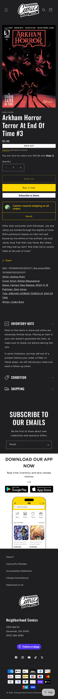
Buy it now (29, 187)
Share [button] (8, 260)
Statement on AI (15, 585)
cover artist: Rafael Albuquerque (21, 281)
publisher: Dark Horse (14, 289)
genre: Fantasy (10, 285)
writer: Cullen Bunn (13, 302)
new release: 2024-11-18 (34, 285)
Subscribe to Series (29, 195)
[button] (6, 10)
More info (29, 216)
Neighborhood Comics (23, 693)
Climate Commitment (17, 578)
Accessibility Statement (19, 571)
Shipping (5, 150)
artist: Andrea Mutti (13, 276)
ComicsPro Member (16, 564)
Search (10, 557)
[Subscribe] (48, 445)
